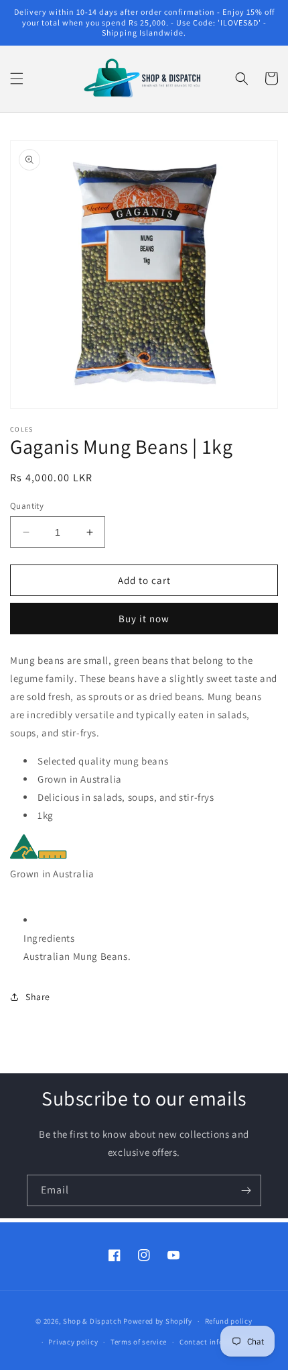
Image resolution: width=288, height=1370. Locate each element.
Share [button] (37, 997)
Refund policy (229, 1321)
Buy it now (144, 618)
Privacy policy (73, 1342)
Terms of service (139, 1342)
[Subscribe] (246, 1190)
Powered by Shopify (157, 1321)
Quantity (27, 505)
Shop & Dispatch (92, 1321)
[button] (16, 78)
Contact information (215, 1342)
